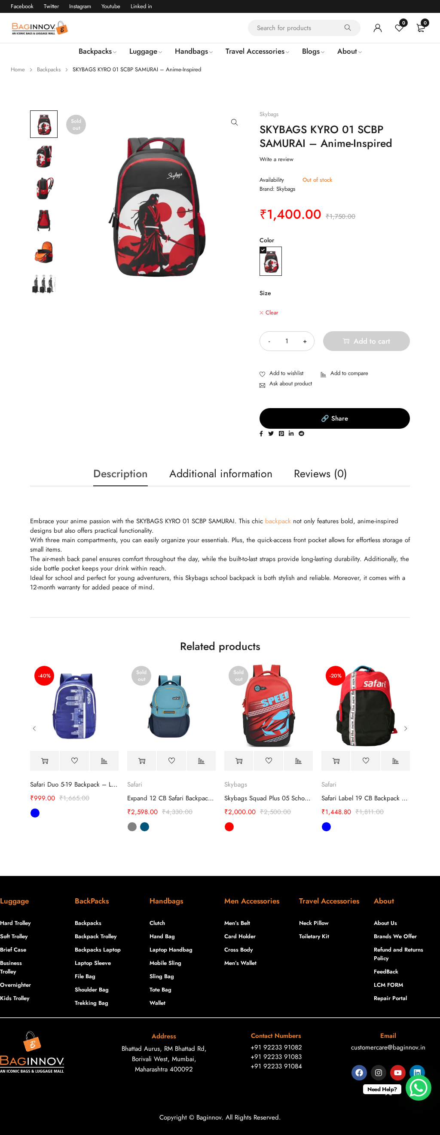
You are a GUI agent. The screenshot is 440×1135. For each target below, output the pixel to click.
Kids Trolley (14, 998)
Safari (134, 784)
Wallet (157, 1003)
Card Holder (240, 936)
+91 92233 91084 (276, 1066)
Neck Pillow (314, 923)
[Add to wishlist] (281, 373)
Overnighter (15, 985)
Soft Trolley (14, 936)
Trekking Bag (91, 1003)
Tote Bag (160, 989)
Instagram (80, 6)
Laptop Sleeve (93, 963)
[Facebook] (359, 1072)
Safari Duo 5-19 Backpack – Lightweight (74, 784)
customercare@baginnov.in (388, 1047)
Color (267, 240)
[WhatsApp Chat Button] (418, 1088)
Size (265, 293)
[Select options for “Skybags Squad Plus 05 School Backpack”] (238, 761)
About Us (385, 923)
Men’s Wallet (240, 963)
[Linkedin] (417, 1072)
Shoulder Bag (92, 989)
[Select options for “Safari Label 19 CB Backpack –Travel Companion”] (335, 761)
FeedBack (386, 971)
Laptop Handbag (171, 950)
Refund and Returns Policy (398, 954)
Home (18, 69)
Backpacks (49, 69)
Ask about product (290, 383)
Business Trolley (11, 967)
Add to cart (372, 341)
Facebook (22, 6)
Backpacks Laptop (98, 950)
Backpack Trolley (95, 936)
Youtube (110, 6)
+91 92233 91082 (276, 1047)
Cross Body (238, 950)
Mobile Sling (165, 963)
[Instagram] (378, 1072)
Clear (272, 312)
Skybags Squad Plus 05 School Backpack (268, 798)
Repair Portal (390, 998)
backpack (278, 521)
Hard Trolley (15, 923)
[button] (234, 122)
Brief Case (13, 950)
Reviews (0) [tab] (320, 473)
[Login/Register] (377, 28)
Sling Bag (162, 976)
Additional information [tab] (220, 473)
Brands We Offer (395, 936)
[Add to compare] (344, 373)
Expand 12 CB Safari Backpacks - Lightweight (171, 798)
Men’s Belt (237, 923)
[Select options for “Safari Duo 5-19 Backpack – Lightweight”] (44, 761)
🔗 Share (334, 418)
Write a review (276, 159)
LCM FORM (388, 985)
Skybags (269, 114)
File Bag (85, 976)
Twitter (51, 6)
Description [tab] (120, 473)
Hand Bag (162, 936)
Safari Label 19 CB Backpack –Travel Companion (365, 798)
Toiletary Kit (314, 936)
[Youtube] (398, 1072)
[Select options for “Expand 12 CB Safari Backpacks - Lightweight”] (141, 761)
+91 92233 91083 (276, 1057)
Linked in (141, 6)
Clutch (157, 923)
